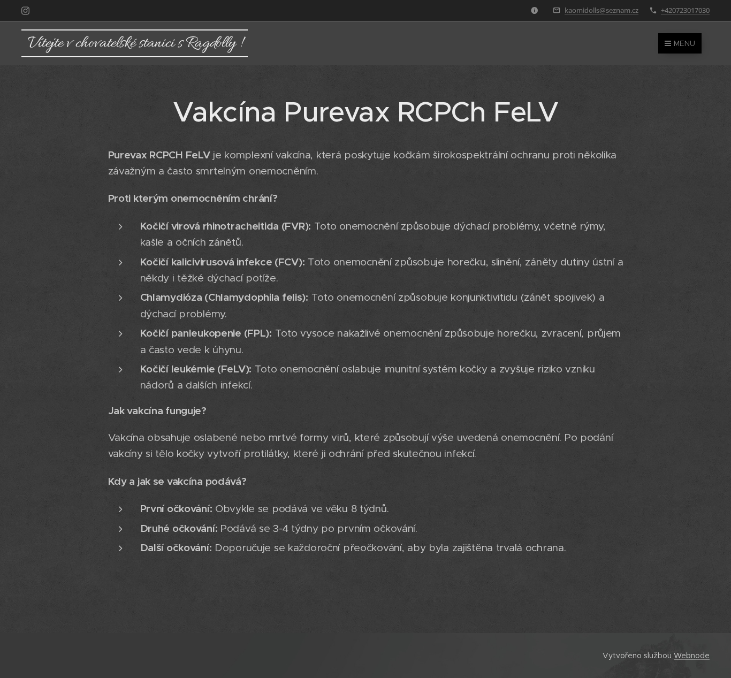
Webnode (692, 655)
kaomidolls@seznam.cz (601, 10)
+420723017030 (685, 10)
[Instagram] (25, 11)
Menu (684, 43)
